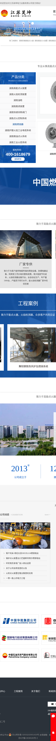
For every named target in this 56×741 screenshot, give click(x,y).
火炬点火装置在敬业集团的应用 (19, 573)
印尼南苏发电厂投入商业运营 (18, 563)
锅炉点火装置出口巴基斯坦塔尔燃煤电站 (23, 558)
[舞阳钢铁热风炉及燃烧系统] (30, 344)
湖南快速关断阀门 (18, 112)
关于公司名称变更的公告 (16, 568)
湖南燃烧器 (18, 124)
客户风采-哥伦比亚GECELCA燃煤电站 (22, 553)
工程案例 (18, 691)
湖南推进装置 (17, 106)
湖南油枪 (18, 100)
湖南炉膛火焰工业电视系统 (18, 130)
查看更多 (17, 159)
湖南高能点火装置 (41, 41)
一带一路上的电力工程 (15, 578)
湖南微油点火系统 (18, 136)
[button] (23, 23)
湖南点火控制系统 (18, 118)
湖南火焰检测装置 (18, 94)
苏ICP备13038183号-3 (28, 738)
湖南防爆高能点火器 (26, 41)
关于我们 (35, 691)
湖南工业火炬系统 (18, 142)
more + (47, 515)
